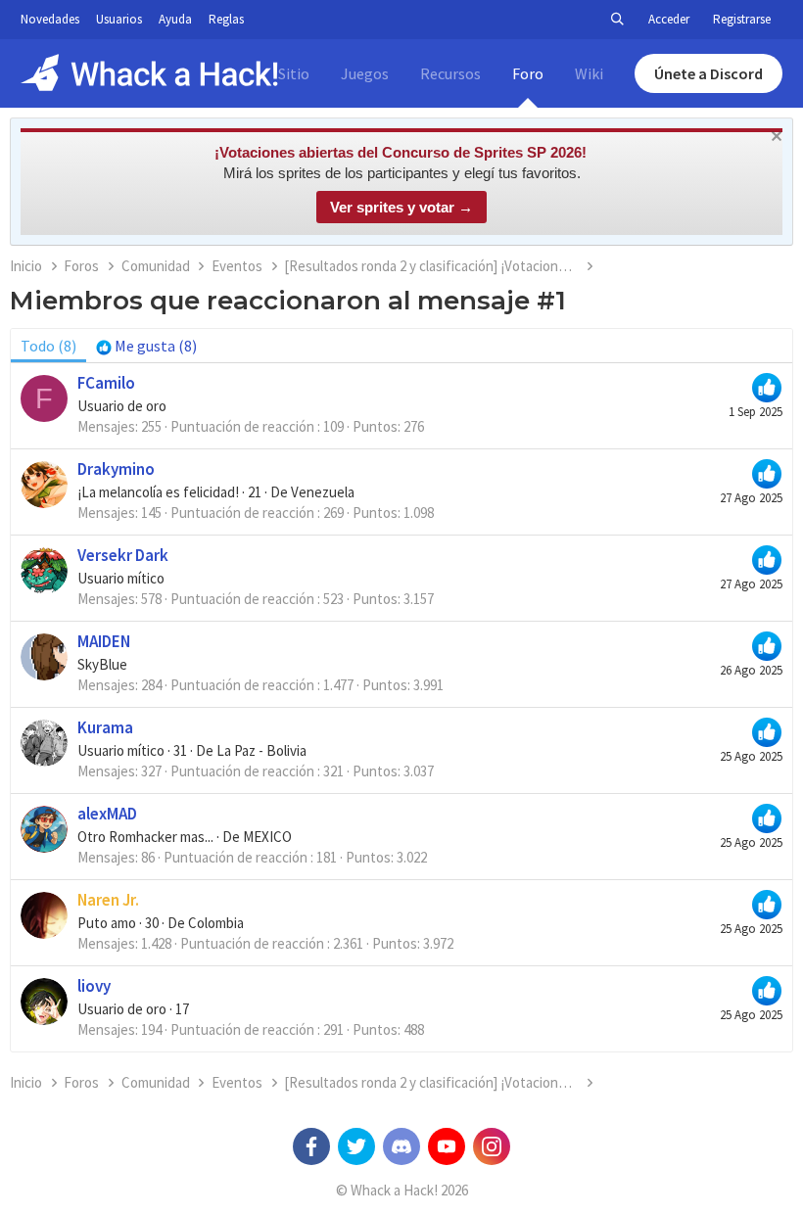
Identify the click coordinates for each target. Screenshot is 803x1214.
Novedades (50, 19)
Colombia (216, 922)
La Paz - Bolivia (261, 750)
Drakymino (116, 469)
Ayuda (175, 19)
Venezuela (322, 492)
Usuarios (119, 19)
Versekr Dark (122, 555)
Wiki (589, 73)
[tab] (146, 345)
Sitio (293, 73)
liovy (94, 986)
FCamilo (106, 383)
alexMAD (107, 813)
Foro (527, 73)
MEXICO (267, 836)
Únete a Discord (708, 73)
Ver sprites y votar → (401, 207)
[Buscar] (617, 19)
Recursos (450, 73)
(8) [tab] (48, 345)
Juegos (365, 73)
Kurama (105, 727)
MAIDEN (103, 641)
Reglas (226, 19)
